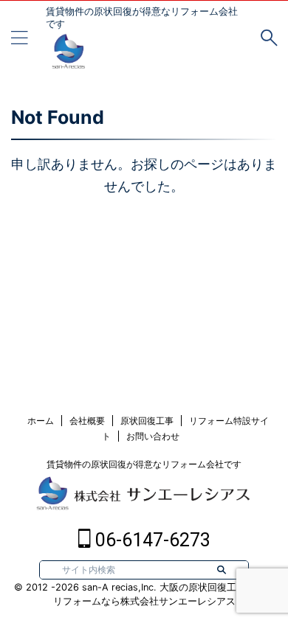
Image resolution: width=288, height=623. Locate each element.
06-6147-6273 (150, 540)
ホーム (40, 420)
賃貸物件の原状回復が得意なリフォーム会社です (144, 464)
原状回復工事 (147, 420)
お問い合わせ (152, 436)
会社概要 (87, 420)
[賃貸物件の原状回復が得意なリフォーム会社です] (68, 58)
